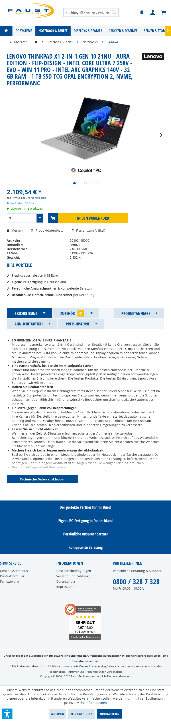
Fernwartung (9, 581)
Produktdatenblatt (50, 230)
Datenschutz (65, 581)
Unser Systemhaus (14, 571)
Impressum (64, 586)
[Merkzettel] (142, 12)
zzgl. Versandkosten (33, 198)
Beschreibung (26, 313)
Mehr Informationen (92, 703)
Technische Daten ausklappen (42, 479)
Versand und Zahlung (72, 576)
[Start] (36, 42)
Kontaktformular (12, 576)
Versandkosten (88, 666)
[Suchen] (114, 12)
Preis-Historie (78, 324)
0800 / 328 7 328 (136, 581)
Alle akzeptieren (82, 714)
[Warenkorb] (163, 12)
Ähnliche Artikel (28, 324)
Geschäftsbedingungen (73, 571)
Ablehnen (57, 714)
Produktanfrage (135, 313)
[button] (7, 714)
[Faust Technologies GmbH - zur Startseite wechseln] (31, 10)
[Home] (6, 31)
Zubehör (71, 313)
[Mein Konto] (153, 12)
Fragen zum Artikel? (90, 230)
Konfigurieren (109, 714)
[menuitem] (91, 12)
